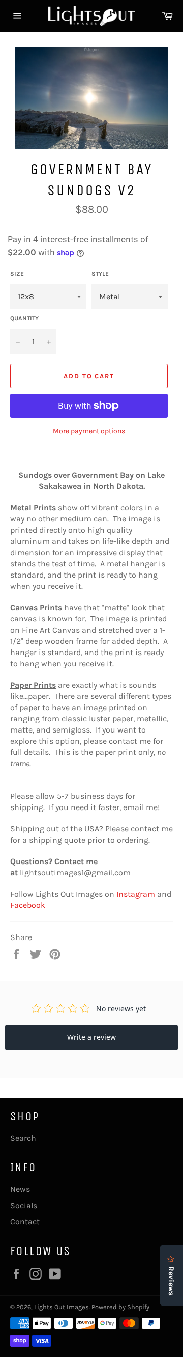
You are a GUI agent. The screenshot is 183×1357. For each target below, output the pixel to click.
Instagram (135, 894)
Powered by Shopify (120, 1307)
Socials (23, 1205)
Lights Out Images (61, 1307)
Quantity (24, 318)
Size (17, 273)
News (20, 1189)
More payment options (89, 431)
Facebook (27, 905)
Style (100, 273)
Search (23, 1138)
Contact (25, 1221)
